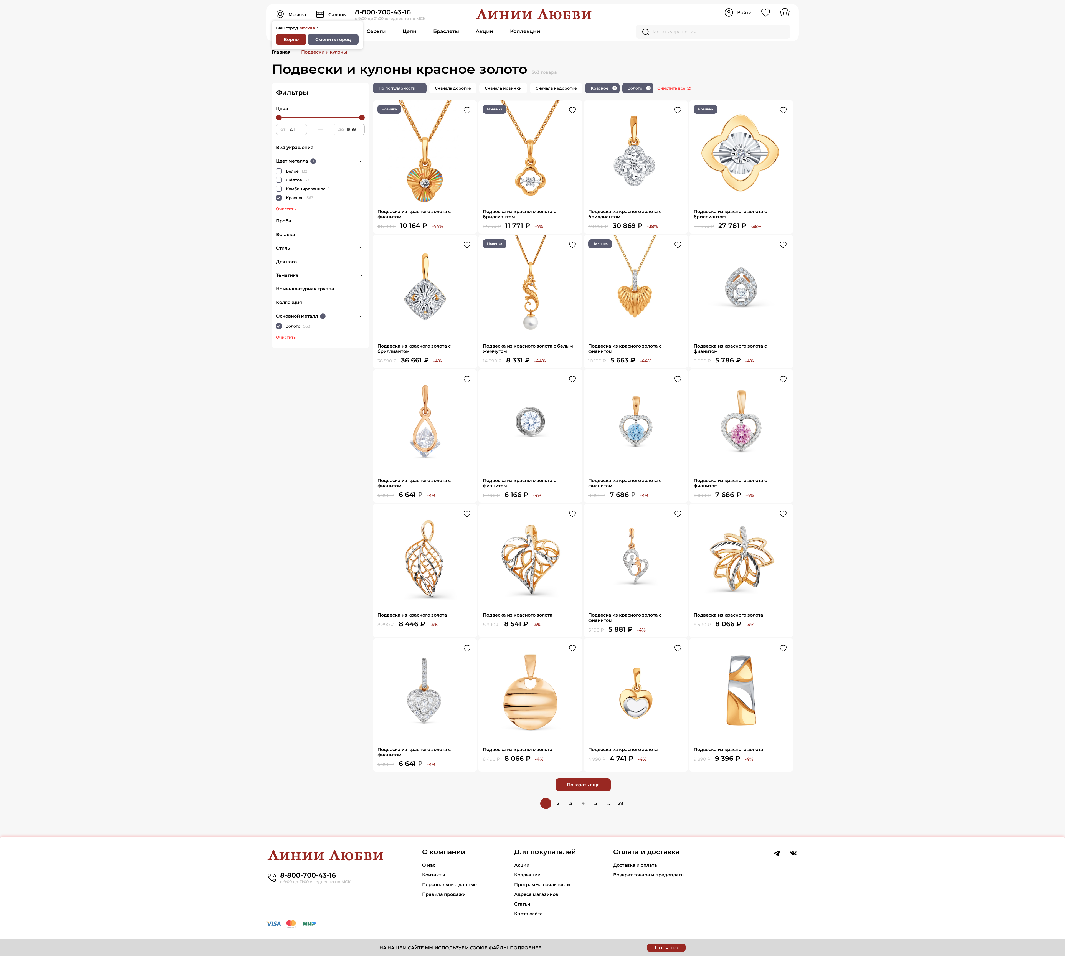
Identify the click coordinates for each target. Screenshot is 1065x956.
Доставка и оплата (635, 865)
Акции (484, 31)
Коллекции (525, 31)
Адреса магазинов (536, 894)
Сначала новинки (503, 88)
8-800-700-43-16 (383, 12)
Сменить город (333, 39)
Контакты (433, 875)
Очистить (286, 208)
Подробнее (525, 947)
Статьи (522, 904)
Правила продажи (444, 894)
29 (620, 803)
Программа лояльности (542, 884)
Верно (291, 39)
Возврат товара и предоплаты (648, 875)
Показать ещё (583, 784)
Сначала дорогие (453, 88)
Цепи (409, 31)
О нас (428, 865)
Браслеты (446, 31)
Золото (639, 88)
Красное (603, 88)
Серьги (376, 31)
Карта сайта (528, 913)
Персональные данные (449, 884)
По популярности (397, 88)
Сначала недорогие (556, 88)
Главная (281, 52)
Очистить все (674, 88)
